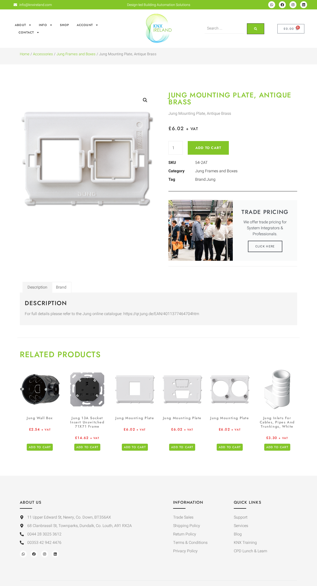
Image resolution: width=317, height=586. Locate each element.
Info (43, 25)
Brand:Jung (205, 179)
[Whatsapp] (271, 4)
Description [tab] (37, 287)
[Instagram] (293, 4)
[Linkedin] (303, 4)
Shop (64, 25)
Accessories (43, 54)
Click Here (265, 246)
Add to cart (208, 147)
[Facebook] (282, 4)
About (20, 25)
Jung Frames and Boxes (76, 54)
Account (85, 25)
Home (24, 54)
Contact (26, 32)
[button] (145, 100)
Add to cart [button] (40, 447)
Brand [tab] (61, 287)
